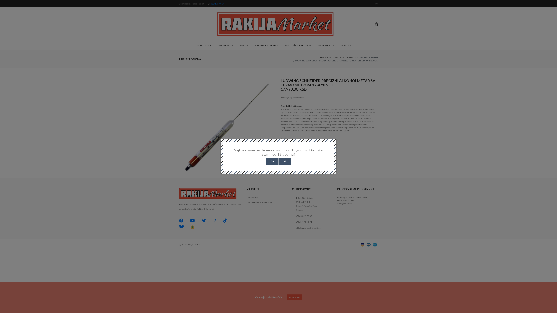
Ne (284, 161)
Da (272, 161)
